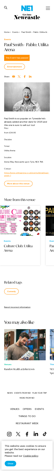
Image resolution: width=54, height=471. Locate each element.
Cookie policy (30, 455)
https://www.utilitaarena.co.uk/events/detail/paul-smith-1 (26, 174)
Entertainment (14, 66)
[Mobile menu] (47, 8)
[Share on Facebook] (24, 76)
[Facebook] (27, 434)
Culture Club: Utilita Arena (18, 248)
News (10, 393)
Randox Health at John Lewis (19, 369)
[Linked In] (36, 434)
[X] (18, 434)
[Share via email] (13, 76)
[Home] (27, 8)
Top (49, 467)
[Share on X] (19, 76)
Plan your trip (39, 393)
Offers (27, 409)
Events (39, 409)
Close (10, 463)
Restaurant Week (27, 423)
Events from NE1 (22, 393)
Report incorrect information (17, 307)
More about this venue (18, 183)
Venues (14, 409)
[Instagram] (9, 434)
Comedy (11, 291)
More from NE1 (27, 398)
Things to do (27, 416)
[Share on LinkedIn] (30, 76)
